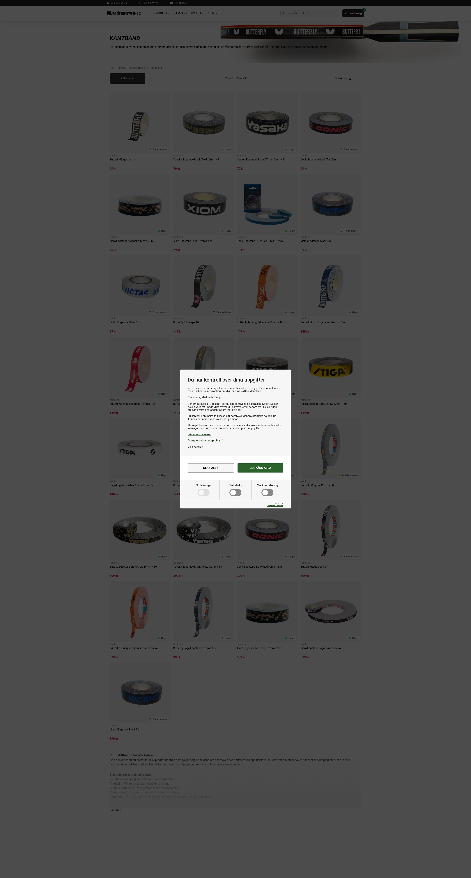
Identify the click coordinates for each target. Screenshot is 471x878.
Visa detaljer (195, 447)
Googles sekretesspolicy (204, 440)
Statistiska (235, 485)
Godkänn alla (260, 468)
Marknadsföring (267, 485)
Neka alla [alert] (211, 468)
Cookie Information (275, 506)
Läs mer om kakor (199, 434)
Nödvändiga (203, 485)
